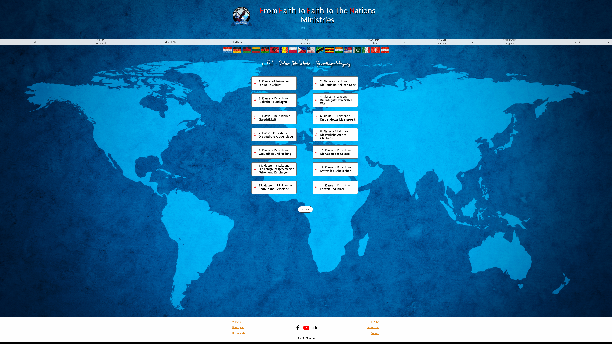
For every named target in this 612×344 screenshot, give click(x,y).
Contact (375, 333)
